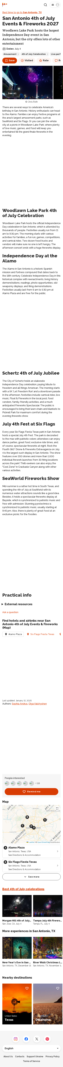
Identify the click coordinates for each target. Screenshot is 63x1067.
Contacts (19, 1056)
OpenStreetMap (43, 842)
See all (12, 93)
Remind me (33, 791)
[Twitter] (36, 1038)
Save (12, 60)
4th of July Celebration (34, 54)
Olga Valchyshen (38, 703)
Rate (46, 60)
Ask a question (10, 612)
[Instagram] (15, 1038)
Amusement (10, 54)
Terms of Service (31, 1061)
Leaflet (31, 842)
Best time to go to (22, 12)
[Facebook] (26, 1038)
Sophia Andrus (20, 703)
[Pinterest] (47, 1038)
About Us (8, 1056)
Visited (29, 60)
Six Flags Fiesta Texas (42, 634)
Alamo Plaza (15, 634)
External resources (18, 604)
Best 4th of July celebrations (23, 889)
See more (34, 877)
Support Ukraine (35, 1056)
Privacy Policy (53, 1056)
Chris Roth (33, 102)
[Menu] (55, 5)
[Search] (45, 5)
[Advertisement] (31, 171)
